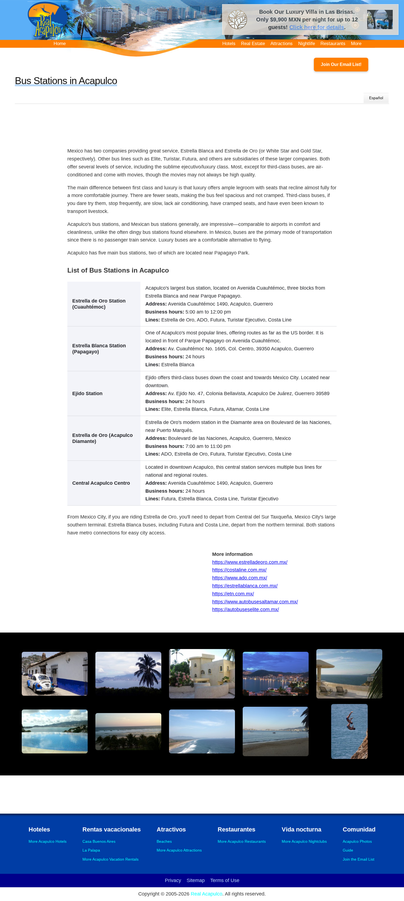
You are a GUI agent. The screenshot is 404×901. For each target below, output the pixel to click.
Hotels (229, 43)
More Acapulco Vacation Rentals (110, 859)
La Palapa (91, 850)
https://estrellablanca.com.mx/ (245, 586)
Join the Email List (358, 859)
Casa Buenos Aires (98, 841)
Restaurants (332, 43)
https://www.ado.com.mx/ (239, 578)
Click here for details (316, 27)
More (356, 43)
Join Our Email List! (341, 64)
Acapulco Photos (357, 841)
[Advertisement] (202, 124)
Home (60, 43)
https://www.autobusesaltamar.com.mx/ (255, 602)
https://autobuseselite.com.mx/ (245, 609)
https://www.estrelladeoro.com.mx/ (249, 562)
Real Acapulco (206, 894)
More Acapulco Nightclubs (304, 841)
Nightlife (306, 43)
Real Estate (253, 43)
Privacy (173, 880)
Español (376, 98)
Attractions (281, 43)
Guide (348, 850)
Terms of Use (224, 880)
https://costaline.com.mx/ (239, 570)
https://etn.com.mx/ (233, 594)
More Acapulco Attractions (179, 850)
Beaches (164, 841)
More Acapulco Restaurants (242, 841)
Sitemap (196, 880)
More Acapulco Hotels (48, 841)
